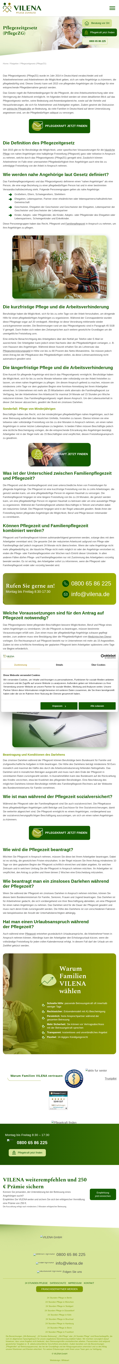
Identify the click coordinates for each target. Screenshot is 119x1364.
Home (5, 64)
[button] (97, 23)
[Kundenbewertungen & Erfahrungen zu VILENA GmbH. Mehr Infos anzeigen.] (58, 1101)
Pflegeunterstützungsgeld (16, 351)
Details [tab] (59, 665)
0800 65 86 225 (70, 1254)
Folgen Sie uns (72, 1271)
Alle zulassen (97, 706)
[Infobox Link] (59, 454)
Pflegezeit (30, 933)
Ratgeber (14, 64)
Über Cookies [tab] (98, 665)
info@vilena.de (69, 1263)
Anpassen (57, 706)
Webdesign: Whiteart (59, 1360)
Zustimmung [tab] (20, 665)
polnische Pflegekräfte (19, 108)
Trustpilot (111, 1078)
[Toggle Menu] (112, 8)
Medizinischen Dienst (99, 636)
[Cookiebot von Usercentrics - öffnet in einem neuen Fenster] (103, 656)
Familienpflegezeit (75, 223)
